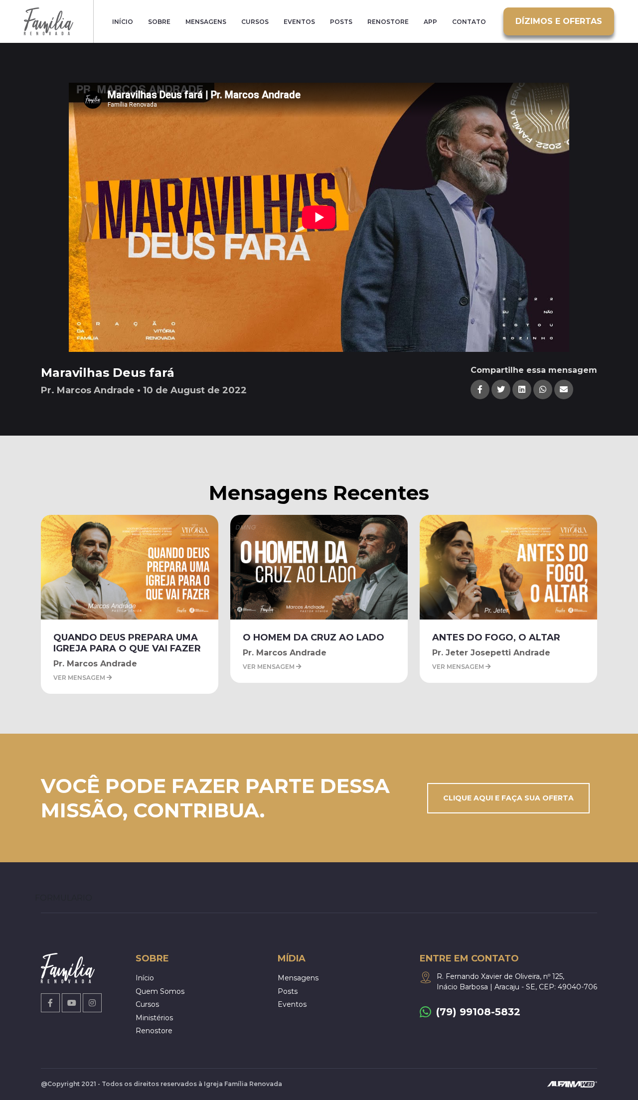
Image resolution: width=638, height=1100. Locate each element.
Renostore (388, 21)
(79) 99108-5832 (478, 1012)
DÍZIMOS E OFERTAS (558, 21)
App (430, 21)
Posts (341, 21)
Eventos (299, 21)
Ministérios (154, 1017)
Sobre (159, 21)
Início (122, 21)
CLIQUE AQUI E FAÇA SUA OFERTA (508, 797)
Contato (469, 21)
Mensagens (205, 21)
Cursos (255, 21)
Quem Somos (160, 991)
